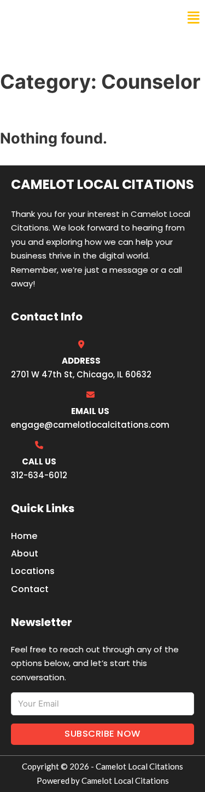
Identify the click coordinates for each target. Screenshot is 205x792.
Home (24, 536)
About (24, 553)
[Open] (194, 18)
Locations (33, 571)
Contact (30, 589)
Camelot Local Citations (83, 17)
